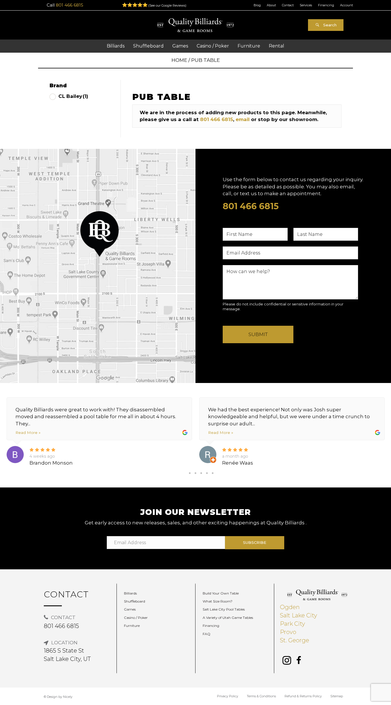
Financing (326, 5)
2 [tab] (195, 473)
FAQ (206, 634)
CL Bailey (73, 96)
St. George (294, 640)
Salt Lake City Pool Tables (224, 609)
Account (346, 5)
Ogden (290, 607)
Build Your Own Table (221, 593)
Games (130, 609)
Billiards (130, 593)
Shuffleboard (134, 601)
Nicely (67, 697)
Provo (288, 632)
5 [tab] (213, 473)
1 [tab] (190, 473)
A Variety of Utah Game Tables (228, 617)
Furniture (132, 625)
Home (179, 60)
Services (306, 5)
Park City (292, 623)
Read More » (27, 432)
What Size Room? (217, 601)
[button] (325, 25)
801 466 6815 (69, 5)
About (271, 5)
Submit (258, 334)
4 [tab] (207, 473)
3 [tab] (201, 473)
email (243, 119)
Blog (257, 5)
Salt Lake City (298, 615)
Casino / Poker (136, 617)
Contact (288, 5)
